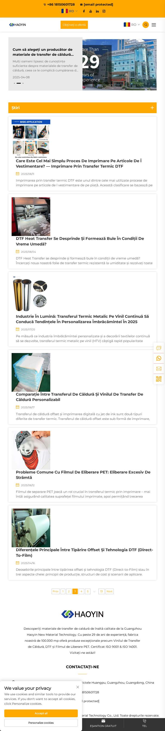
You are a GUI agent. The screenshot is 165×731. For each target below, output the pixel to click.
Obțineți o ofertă (74, 24)
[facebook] (84, 11)
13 (101, 591)
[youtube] (90, 11)
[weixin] (159, 379)
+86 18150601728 (61, 4)
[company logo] (17, 25)
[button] (14, 83)
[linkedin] (97, 11)
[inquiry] (159, 348)
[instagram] (104, 11)
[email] (159, 368)
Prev (56, 591)
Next (110, 591)
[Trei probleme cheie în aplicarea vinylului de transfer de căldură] (119, 63)
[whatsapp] (159, 358)
